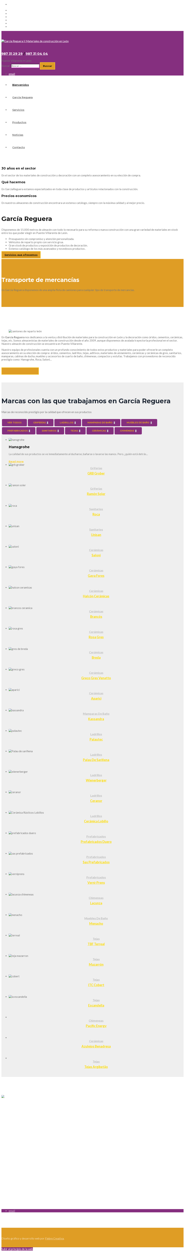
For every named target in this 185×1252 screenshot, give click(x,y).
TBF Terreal (96, 944)
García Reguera (18, 13)
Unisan (96, 535)
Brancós (96, 617)
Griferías (96, 468)
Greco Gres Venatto (96, 678)
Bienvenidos (16, 10)
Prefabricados (96, 836)
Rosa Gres (96, 637)
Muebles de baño (96, 918)
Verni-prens (96, 883)
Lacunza (96, 903)
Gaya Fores (96, 576)
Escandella (96, 1005)
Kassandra (96, 719)
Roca (96, 514)
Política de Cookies (13, 1131)
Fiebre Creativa (54, 1238)
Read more (16, 461)
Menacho (96, 924)
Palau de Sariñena (96, 760)
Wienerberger (96, 780)
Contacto (14, 26)
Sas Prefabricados (96, 862)
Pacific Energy (96, 1026)
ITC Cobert (96, 985)
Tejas (96, 938)
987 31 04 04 (37, 54)
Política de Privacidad (14, 1125)
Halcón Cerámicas (96, 596)
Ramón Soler (96, 494)
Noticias (14, 23)
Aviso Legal (8, 1119)
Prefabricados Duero (96, 842)
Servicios (14, 16)
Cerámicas (96, 550)
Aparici (96, 698)
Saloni (96, 555)
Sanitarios (96, 509)
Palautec (96, 739)
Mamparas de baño (96, 713)
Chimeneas (96, 897)
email (12, 4)
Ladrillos (96, 734)
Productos (15, 20)
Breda (96, 658)
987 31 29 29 (12, 54)
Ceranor (96, 801)
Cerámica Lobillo (96, 821)
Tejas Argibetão (96, 1067)
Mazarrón (96, 964)
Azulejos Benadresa (96, 1046)
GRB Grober (96, 473)
